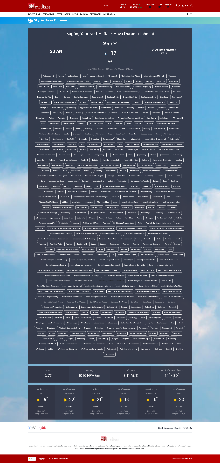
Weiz (111, 344)
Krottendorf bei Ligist (94, 176)
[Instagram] (39, 428)
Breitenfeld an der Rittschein (157, 92)
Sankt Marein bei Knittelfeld (162, 276)
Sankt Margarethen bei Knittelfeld (142, 281)
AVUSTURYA (34, 14)
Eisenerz (162, 108)
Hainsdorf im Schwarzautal (155, 139)
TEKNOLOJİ (48, 14)
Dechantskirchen (81, 97)
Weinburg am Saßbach (47, 344)
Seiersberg (149, 307)
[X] (34, 428)
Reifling (124, 249)
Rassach (49, 249)
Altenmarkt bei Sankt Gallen (78, 81)
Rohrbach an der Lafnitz (45, 255)
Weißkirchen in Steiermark (94, 344)
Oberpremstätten (97, 213)
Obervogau (146, 213)
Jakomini (153, 155)
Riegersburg (160, 249)
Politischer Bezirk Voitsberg (83, 239)
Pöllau (137, 239)
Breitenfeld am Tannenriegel (129, 92)
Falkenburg (58, 113)
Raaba (93, 244)
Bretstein (177, 92)
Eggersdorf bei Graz (88, 108)
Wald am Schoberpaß (141, 339)
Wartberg (172, 339)
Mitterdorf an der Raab (165, 192)
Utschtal (152, 333)
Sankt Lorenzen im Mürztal (113, 276)
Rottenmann (88, 255)
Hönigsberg (99, 155)
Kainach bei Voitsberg (68, 160)
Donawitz (84, 102)
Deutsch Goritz (113, 97)
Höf (88, 155)
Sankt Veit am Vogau (98, 302)
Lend (165, 181)
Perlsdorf (179, 218)
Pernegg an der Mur (47, 223)
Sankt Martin (166, 281)
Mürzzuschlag (103, 202)
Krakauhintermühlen (151, 171)
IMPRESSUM (109, 14)
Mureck (178, 197)
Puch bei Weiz (56, 244)
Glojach (69, 129)
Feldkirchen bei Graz (129, 113)
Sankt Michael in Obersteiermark (99, 286)
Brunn (57, 97)
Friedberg (151, 118)
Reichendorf (112, 249)
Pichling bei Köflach (91, 223)
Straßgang (85, 323)
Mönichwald (157, 197)
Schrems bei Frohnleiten (53, 307)
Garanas (118, 123)
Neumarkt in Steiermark (63, 207)
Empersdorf (174, 108)
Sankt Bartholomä (147, 255)
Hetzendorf (72, 149)
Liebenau (56, 186)
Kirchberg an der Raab (110, 165)
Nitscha (151, 207)
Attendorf (161, 81)
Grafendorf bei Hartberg (49, 134)
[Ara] (191, 5)
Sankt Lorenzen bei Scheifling (86, 276)
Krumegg (110, 176)
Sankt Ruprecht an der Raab (122, 297)
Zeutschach (109, 354)
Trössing (41, 333)
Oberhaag (65, 213)
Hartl (82, 144)
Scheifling (147, 302)
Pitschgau (40, 228)
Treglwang (143, 328)
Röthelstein (102, 255)
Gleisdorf (58, 129)
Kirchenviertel (129, 165)
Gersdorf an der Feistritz (167, 123)
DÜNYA (84, 14)
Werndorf (121, 344)
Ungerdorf (62, 333)
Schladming (159, 302)
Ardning (129, 81)
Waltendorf (159, 339)
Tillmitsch (51, 328)
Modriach (115, 197)
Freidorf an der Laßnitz (104, 118)
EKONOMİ (95, 14)
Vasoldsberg (48, 339)
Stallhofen (109, 317)
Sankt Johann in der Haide (134, 265)
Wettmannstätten (151, 344)
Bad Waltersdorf (123, 87)
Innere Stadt (118, 155)
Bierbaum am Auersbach (82, 92)
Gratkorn (89, 134)
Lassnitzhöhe (98, 181)
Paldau (109, 218)
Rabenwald (114, 244)
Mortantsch (143, 197)
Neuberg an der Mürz (171, 202)
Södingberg (107, 312)
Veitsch (60, 339)
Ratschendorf (88, 249)
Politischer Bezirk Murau (135, 233)
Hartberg (72, 144)
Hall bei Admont (42, 144)
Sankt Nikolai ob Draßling (171, 286)
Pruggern (42, 244)
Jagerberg (141, 155)
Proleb (177, 239)
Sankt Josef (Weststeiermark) (161, 265)
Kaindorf (95, 160)
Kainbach (84, 160)
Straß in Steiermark (56, 323)
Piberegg (75, 223)
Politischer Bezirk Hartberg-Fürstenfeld (166, 228)
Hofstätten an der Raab (169, 149)
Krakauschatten (170, 171)
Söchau (95, 312)
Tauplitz (150, 323)
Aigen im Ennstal (97, 76)
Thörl (180, 323)
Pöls (159, 239)
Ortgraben (68, 218)
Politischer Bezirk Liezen (110, 233)
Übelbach (164, 333)
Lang (43, 181)
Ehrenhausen (106, 108)
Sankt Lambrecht (130, 270)
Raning (168, 244)
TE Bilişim (188, 459)
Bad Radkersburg (105, 87)
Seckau (124, 307)
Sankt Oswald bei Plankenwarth (51, 291)
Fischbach (156, 113)
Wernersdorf (134, 344)
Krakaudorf (134, 171)
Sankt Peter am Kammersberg (120, 291)
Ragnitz (136, 244)
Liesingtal (78, 186)
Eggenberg (71, 108)
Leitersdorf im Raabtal (140, 181)
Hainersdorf (135, 139)
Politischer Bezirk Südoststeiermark (53, 239)
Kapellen (178, 160)
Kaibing (52, 160)
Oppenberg (55, 218)
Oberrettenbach (116, 213)
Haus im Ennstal (132, 144)
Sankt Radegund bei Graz (96, 297)
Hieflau (83, 149)
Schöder (171, 302)
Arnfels (139, 81)
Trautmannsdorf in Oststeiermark (121, 328)
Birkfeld (99, 92)
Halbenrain (174, 139)
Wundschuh (146, 349)
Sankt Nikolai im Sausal (125, 286)
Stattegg (133, 317)
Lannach (85, 181)
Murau (168, 197)
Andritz (97, 81)
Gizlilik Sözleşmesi (165, 428)
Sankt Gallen (178, 255)
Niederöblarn (96, 207)
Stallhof (98, 317)
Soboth (84, 312)
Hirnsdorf (107, 149)
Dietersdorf (45, 102)
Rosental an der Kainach (69, 255)
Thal (172, 323)
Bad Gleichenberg (86, 87)
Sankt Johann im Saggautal (109, 265)
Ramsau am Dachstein (152, 244)
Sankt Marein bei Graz (137, 276)
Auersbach (173, 81)
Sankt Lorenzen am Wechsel (169, 270)
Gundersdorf (108, 139)
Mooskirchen (128, 197)
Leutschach (43, 186)
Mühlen (65, 202)
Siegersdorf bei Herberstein (50, 312)
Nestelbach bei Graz (129, 202)
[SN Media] (39, 6)
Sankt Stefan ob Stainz (53, 302)
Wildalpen (40, 349)
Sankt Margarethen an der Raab (111, 281)
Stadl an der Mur (44, 317)
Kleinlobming (161, 165)
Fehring (79, 113)
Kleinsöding (176, 165)
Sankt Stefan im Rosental (148, 297)
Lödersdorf (134, 186)
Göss (123, 129)
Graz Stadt (120, 134)
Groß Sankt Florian (172, 134)
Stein (143, 317)
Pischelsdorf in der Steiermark (158, 223)
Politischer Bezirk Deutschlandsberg (99, 228)
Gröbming (95, 139)
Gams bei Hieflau (96, 123)
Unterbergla (93, 333)
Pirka (140, 223)
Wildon (51, 349)
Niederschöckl (112, 207)
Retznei (148, 249)
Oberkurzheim (80, 213)
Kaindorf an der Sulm (111, 160)
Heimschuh (44, 149)
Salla (112, 255)
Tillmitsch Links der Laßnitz (69, 328)
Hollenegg (78, 155)
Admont (61, 76)
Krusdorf (121, 176)
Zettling (179, 349)
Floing (51, 118)
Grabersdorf (174, 129)
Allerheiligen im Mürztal (154, 76)
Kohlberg (98, 171)
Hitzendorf (119, 149)
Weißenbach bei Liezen (70, 344)
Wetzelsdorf (167, 344)
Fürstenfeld (178, 118)
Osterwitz (81, 218)
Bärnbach (176, 87)
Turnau (52, 333)
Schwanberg (71, 307)
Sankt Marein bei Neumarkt (59, 281)
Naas (115, 202)
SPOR (75, 14)
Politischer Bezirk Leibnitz (61, 233)
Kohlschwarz (111, 171)
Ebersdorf (137, 102)
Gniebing (88, 129)
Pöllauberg (148, 239)
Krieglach (63, 176)
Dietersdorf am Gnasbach (65, 102)
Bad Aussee (44, 87)
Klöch (65, 171)
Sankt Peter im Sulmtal (172, 291)
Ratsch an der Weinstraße (68, 249)
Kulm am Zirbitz (135, 176)
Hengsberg (58, 149)
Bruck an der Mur (44, 97)
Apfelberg (117, 81)
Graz (110, 134)
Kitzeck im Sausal (146, 165)
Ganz (109, 123)
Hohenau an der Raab (46, 155)
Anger (106, 81)
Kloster (56, 171)
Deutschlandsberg (148, 97)
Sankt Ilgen (128, 260)
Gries (158, 134)
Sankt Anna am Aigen (127, 255)
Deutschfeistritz (130, 97)
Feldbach (113, 113)
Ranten (177, 244)
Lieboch (67, 186)
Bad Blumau (57, 87)
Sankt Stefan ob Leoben (172, 297)
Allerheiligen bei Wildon (130, 76)
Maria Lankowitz (162, 186)
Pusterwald (82, 244)
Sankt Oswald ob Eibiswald (79, 291)
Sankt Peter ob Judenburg (47, 297)
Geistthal (149, 123)
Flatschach (40, 118)
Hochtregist (133, 149)
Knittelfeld (75, 171)
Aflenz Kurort (73, 76)
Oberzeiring (41, 218)
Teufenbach (162, 323)
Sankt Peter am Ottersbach (147, 291)
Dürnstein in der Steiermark (118, 102)
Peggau (149, 218)
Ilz (108, 155)
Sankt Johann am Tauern (56, 265)
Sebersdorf (112, 307)
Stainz (68, 317)
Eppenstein (44, 113)
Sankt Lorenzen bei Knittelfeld (57, 276)
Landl (178, 176)
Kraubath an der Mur (47, 176)
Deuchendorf (97, 97)
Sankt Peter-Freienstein (72, 297)
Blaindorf (109, 92)
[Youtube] (43, 428)
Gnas (78, 129)
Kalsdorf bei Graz (131, 160)
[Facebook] (30, 428)
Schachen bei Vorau (119, 302)
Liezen (88, 186)
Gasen (128, 123)
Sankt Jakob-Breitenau (168, 260)
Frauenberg (86, 118)
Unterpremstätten (138, 333)
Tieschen (39, 328)
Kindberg (70, 165)
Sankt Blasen (163, 255)
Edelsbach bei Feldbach (155, 102)
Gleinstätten (45, 129)
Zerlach (169, 349)
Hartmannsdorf (94, 144)
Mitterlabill (64, 197)
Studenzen (112, 323)
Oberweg (159, 213)
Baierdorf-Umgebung (142, 87)
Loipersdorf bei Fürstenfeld (114, 186)
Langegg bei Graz (56, 181)
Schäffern (135, 302)
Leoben (174, 181)
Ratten (100, 249)
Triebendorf (167, 328)
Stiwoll (168, 317)
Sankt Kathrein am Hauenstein (79, 270)
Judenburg (177, 155)
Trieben (154, 328)
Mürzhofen (76, 202)
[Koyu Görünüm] (188, 14)
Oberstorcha (132, 213)
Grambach (77, 134)
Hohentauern (64, 155)
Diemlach (164, 97)
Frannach (74, 118)
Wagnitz (125, 339)
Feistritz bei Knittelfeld (96, 113)
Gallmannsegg (68, 123)
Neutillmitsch (82, 207)
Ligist (97, 186)
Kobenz (87, 171)
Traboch (87, 328)
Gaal (43, 123)
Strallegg (40, 323)
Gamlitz (81, 123)
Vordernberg (103, 339)
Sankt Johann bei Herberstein (82, 265)
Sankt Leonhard (147, 270)
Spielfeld (156, 312)
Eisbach (151, 108)
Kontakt (178, 428)
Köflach (123, 171)
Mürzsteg (89, 202)
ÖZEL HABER (63, 14)
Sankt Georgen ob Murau (109, 260)
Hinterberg (94, 149)
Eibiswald (119, 108)
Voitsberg (81, 339)
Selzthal (161, 307)
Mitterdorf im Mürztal (47, 197)
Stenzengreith (155, 317)
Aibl (84, 76)
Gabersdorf (54, 123)
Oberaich (172, 207)
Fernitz (145, 113)
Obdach (161, 207)
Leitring (156, 181)
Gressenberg (146, 134)
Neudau (46, 207)
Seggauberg (136, 307)
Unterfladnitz (108, 333)
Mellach (94, 192)
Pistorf (177, 223)
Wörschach (111, 349)
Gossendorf (112, 129)
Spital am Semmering (172, 312)
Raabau (103, 244)
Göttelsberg (159, 129)
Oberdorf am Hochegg (47, 213)
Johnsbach (164, 155)
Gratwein (100, 134)
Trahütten (99, 328)
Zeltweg (158, 349)
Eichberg (130, 108)
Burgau (67, 97)
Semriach (172, 307)
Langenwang (73, 181)
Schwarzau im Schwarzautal (92, 307)
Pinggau (106, 223)
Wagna (115, 339)
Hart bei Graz (58, 144)
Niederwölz (127, 207)
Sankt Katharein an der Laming (50, 270)
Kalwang (145, 160)
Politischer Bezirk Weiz (108, 239)
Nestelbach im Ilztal (150, 202)
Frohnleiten (164, 118)
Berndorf (64, 92)
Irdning (130, 155)
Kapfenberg (43, 165)
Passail (139, 218)
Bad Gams (70, 87)
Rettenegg (136, 249)
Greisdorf (133, 134)
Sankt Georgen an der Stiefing (54, 260)
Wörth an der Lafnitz (128, 349)
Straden (178, 317)
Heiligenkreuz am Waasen (172, 144)
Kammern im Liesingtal (162, 160)
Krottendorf (76, 176)
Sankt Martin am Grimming (48, 286)
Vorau (91, 339)
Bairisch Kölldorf (161, 87)
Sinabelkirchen (71, 312)
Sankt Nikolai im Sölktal (148, 286)
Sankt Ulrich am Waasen (76, 302)
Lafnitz (169, 176)
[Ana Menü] (191, 14)
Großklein (44, 139)
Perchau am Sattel (164, 218)
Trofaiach (179, 328)
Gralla (66, 134)
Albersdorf (112, 76)
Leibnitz (111, 181)
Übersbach (176, 333)
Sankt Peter (99, 291)
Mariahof (176, 186)
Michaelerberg (146, 192)
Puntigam (69, 244)
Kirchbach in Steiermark (87, 165)
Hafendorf (121, 139)
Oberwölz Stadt (173, 213)
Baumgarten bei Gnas (47, 92)
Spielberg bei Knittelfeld (138, 312)
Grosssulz (82, 139)
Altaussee (172, 76)
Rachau (126, 244)
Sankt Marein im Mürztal (84, 281)
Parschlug (129, 218)
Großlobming (57, 139)
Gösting (146, 129)
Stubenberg (99, 323)
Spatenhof (119, 312)
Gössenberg (134, 129)
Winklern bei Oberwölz (67, 349)
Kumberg (149, 176)
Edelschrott (173, 102)
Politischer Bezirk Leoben (86, 233)
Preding (168, 239)
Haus (120, 144)
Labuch (160, 176)
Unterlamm (121, 333)
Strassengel (72, 323)
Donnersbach (97, 102)
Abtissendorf (48, 76)
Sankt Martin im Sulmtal (72, 286)
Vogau (70, 339)
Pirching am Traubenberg (123, 223)
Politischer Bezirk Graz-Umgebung (132, 228)
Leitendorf (123, 181)
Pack (100, 218)
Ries (171, 249)
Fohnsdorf (62, 118)
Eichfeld (141, 108)
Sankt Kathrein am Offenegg (107, 270)
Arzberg (149, 81)
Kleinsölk (45, 171)
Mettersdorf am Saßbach (125, 192)
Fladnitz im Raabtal (171, 113)
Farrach (69, 113)
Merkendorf (106, 192)
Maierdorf (147, 186)
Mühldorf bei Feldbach (48, 202)
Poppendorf (126, 239)
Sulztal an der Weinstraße (132, 323)
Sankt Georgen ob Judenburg (83, 260)
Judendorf (41, 160)
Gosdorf (99, 129)
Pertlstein (63, 223)
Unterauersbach (78, 333)
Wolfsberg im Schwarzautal (92, 349)
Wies (179, 344)
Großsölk (70, 139)
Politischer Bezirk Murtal (158, 233)
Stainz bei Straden (83, 317)
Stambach (121, 317)
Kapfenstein (57, 165)
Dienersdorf (177, 97)
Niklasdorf (139, 207)
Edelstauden (57, 108)
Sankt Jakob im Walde (146, 260)
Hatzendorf (109, 144)
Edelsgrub (44, 108)
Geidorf (138, 123)
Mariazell (60, 192)
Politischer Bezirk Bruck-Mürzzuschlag (64, 228)
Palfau (118, 218)
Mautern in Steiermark (77, 192)
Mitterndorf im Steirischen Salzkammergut (90, 197)
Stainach (58, 317)
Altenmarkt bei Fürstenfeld (52, 81)
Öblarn (92, 218)
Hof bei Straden (148, 149)
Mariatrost (48, 192)
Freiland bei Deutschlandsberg (130, 118)
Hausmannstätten (150, 144)
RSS (33, 459)
